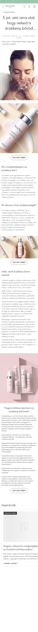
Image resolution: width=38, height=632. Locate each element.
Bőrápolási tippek (9, 12)
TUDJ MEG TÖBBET (19, 158)
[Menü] (3, 6)
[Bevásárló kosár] (34, 6)
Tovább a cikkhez (10, 563)
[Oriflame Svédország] (10, 6)
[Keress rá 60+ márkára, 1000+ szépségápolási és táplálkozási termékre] (24, 6)
